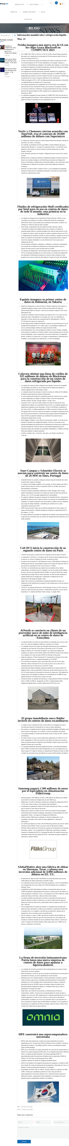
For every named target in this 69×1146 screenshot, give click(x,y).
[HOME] (4, 4)
